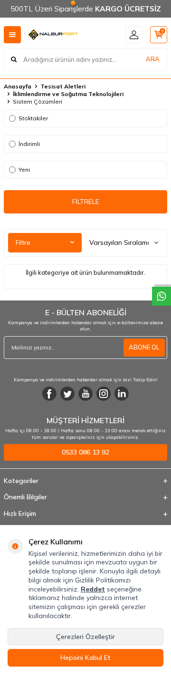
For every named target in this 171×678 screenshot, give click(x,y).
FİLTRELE (85, 201)
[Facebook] (49, 394)
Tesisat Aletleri (63, 86)
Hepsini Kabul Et (85, 657)
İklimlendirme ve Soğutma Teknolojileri (68, 93)
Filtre (23, 242)
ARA (153, 59)
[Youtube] (85, 394)
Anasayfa (17, 86)
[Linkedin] (121, 394)
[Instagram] (103, 394)
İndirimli (29, 143)
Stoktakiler (33, 118)
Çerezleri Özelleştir (85, 636)
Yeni (24, 169)
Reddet (93, 589)
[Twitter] (67, 394)
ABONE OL (144, 347)
